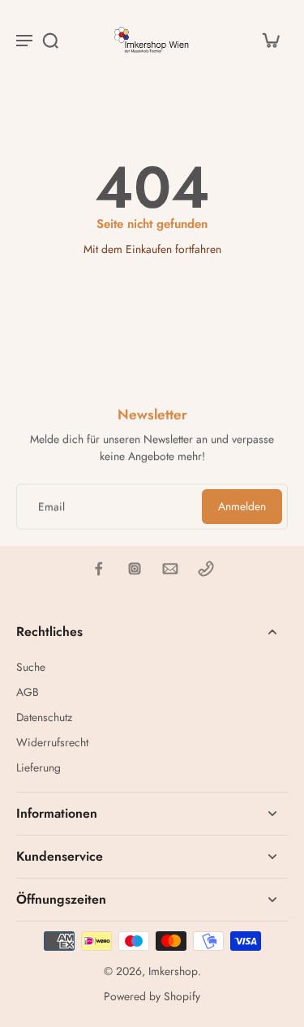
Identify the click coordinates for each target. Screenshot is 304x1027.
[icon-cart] (270, 40)
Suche (30, 667)
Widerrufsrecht (52, 742)
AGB (27, 692)
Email (51, 506)
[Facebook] (99, 569)
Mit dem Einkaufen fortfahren (152, 249)
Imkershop (173, 971)
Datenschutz (44, 717)
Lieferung (38, 768)
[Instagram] (134, 569)
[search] (50, 40)
